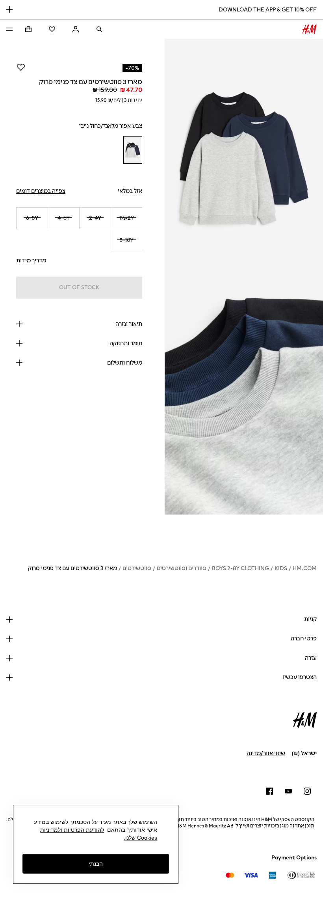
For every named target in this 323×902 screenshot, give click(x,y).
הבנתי (96, 864)
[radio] (132, 150)
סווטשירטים (137, 568)
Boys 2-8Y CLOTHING (240, 568)
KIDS (281, 568)
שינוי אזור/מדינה (266, 753)
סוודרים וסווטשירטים (181, 568)
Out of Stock (79, 287)
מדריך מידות (31, 260)
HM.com (305, 568)
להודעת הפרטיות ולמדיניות (72, 830)
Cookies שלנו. (140, 838)
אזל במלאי (130, 191)
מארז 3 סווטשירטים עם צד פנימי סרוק (72, 568)
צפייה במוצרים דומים (40, 191)
